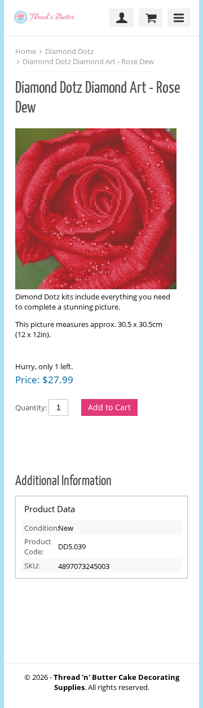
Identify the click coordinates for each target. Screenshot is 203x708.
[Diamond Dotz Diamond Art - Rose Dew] (95, 210)
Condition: (39, 528)
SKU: (31, 566)
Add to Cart (109, 407)
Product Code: (37, 546)
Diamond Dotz (69, 51)
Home (25, 51)
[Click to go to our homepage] (47, 17)
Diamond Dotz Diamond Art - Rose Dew (88, 61)
